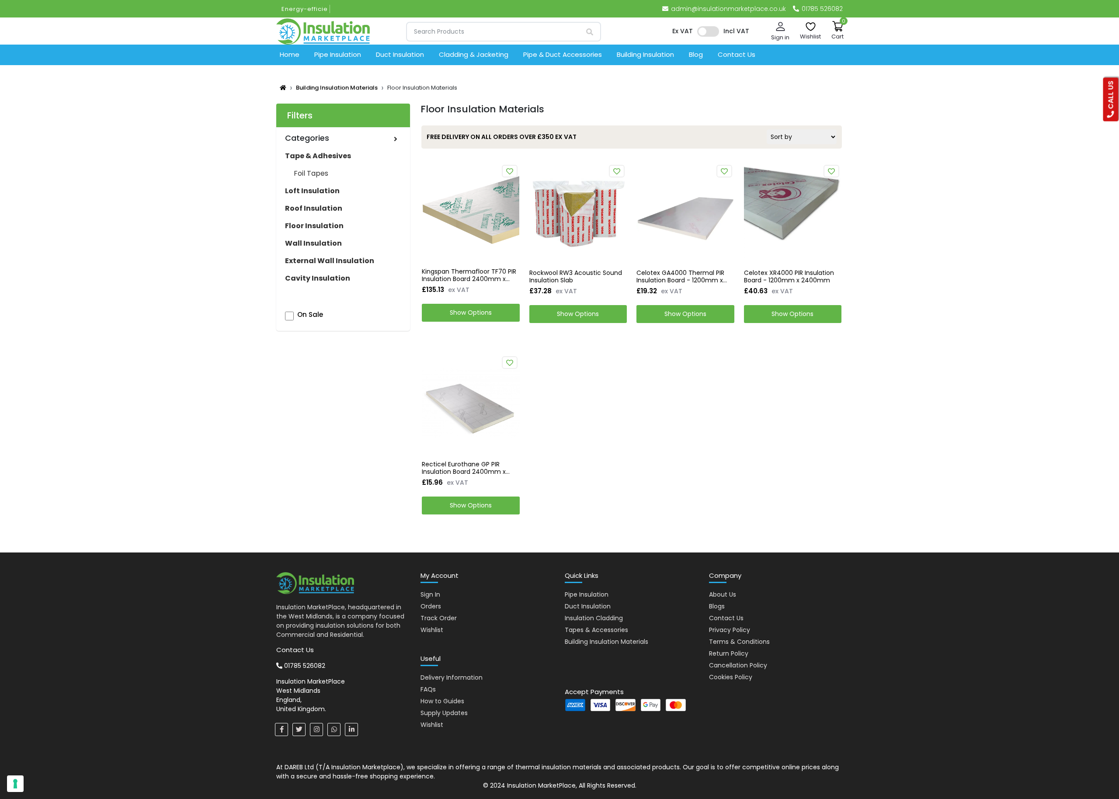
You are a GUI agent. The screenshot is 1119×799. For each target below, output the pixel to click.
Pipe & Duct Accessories (562, 54)
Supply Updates (444, 713)
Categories (307, 137)
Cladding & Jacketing (473, 54)
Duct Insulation (400, 54)
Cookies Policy (730, 677)
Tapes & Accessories (596, 629)
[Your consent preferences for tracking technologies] (15, 783)
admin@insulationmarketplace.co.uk (728, 8)
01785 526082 (821, 8)
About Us (722, 594)
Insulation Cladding (594, 618)
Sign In (430, 594)
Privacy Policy (729, 629)
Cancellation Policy (738, 665)
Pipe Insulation (337, 54)
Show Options (471, 312)
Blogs (717, 606)
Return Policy (728, 653)
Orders (430, 606)
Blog (696, 54)
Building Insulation (645, 54)
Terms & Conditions (739, 641)
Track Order (438, 618)
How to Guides (442, 701)
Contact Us (736, 54)
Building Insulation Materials (337, 87)
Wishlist (431, 629)
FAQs (428, 689)
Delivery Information (451, 677)
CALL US (1111, 96)
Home (289, 54)
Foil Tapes (311, 173)
